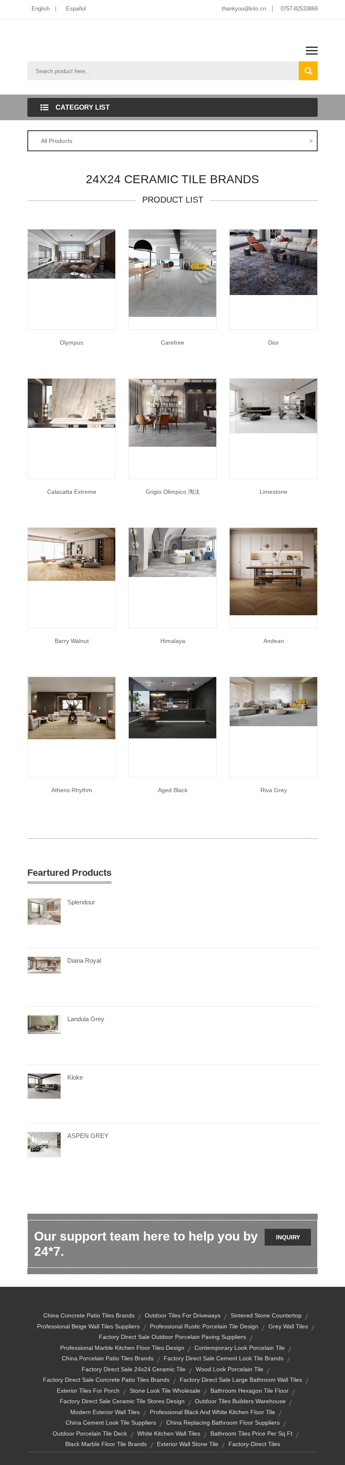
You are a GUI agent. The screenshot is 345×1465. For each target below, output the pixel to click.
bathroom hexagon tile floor (249, 1390)
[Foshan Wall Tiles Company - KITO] (172, 551)
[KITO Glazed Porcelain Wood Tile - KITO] (273, 571)
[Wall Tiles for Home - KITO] (273, 261)
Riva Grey (273, 790)
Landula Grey (85, 1018)
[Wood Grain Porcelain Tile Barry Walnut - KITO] (71, 554)
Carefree (172, 342)
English (41, 8)
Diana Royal (84, 960)
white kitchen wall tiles (168, 1433)
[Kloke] (44, 1085)
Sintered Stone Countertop (266, 1315)
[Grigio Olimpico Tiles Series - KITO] (172, 412)
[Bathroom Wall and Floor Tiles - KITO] (71, 707)
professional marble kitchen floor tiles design (122, 1347)
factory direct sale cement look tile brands (224, 1358)
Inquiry (288, 1237)
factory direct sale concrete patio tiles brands (106, 1379)
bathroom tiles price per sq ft (251, 1433)
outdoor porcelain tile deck (90, 1433)
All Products (177, 140)
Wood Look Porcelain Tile (229, 1369)
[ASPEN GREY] (44, 1144)
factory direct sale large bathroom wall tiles (241, 1379)
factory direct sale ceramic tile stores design (122, 1401)
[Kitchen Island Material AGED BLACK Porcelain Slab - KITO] (172, 707)
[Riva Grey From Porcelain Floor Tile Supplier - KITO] (273, 701)
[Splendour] (44, 911)
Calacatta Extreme (71, 491)
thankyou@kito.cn (244, 8)
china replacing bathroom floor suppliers (223, 1422)
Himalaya (172, 641)
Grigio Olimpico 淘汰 (173, 491)
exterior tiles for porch (88, 1390)
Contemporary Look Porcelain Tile (239, 1347)
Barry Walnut (72, 641)
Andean (273, 641)
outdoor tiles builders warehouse (240, 1401)
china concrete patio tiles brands (89, 1315)
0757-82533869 (299, 8)
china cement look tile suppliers (111, 1422)
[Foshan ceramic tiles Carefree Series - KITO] (172, 272)
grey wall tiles (288, 1326)
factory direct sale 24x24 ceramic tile (134, 1369)
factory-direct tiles (254, 1444)
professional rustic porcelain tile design (204, 1326)
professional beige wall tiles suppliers (88, 1326)
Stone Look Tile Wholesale (165, 1390)
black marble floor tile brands (106, 1444)
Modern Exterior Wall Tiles (105, 1412)
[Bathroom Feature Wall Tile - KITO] (273, 405)
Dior (273, 342)
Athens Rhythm (71, 790)
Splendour (81, 902)
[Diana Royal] (44, 964)
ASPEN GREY (88, 1135)
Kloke (75, 1077)
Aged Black (173, 790)
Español (76, 8)
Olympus (71, 342)
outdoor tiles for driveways (182, 1315)
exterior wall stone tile (187, 1444)
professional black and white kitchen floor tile (212, 1412)
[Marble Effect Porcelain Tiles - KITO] (71, 402)
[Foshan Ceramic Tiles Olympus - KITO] (71, 253)
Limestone (273, 491)
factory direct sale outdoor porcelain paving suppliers (172, 1336)
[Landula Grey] (44, 1024)
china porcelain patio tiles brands (108, 1358)
